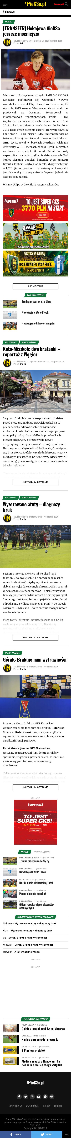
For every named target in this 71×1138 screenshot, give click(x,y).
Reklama (46, 1105)
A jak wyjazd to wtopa (27, 951)
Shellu (22, 364)
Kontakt (58, 1105)
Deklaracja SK (15, 1105)
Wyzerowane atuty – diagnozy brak (35, 923)
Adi (21, 43)
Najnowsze (9, 11)
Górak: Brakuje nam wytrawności (27, 937)
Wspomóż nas (32, 1105)
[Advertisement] (35, 990)
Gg (4, 937)
